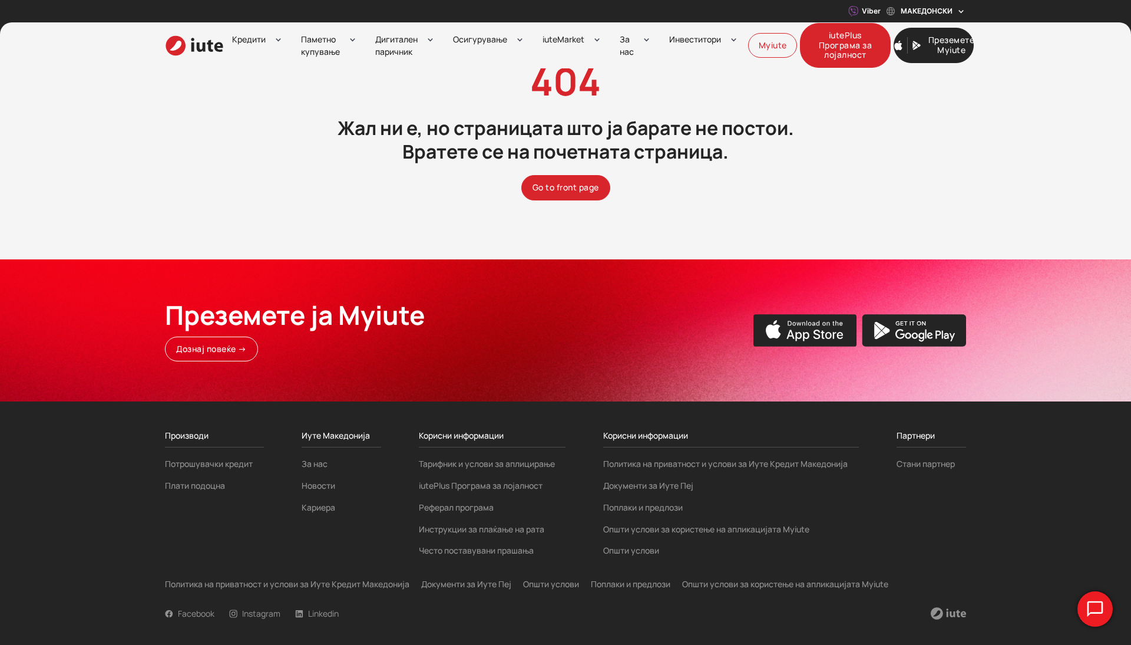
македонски (927, 10)
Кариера (318, 507)
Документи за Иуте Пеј (648, 485)
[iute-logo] (194, 45)
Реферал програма (456, 507)
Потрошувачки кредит (209, 463)
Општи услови (631, 550)
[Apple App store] (805, 330)
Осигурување (480, 39)
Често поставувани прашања (476, 550)
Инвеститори (695, 39)
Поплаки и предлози (643, 507)
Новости (318, 485)
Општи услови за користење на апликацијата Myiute (706, 529)
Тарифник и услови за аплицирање (487, 463)
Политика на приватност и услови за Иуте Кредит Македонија (725, 463)
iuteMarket (563, 39)
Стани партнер (926, 463)
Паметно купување (320, 45)
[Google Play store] (914, 330)
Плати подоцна (195, 485)
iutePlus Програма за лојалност (481, 485)
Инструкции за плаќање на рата (481, 529)
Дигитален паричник (396, 45)
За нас (627, 45)
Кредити (249, 39)
